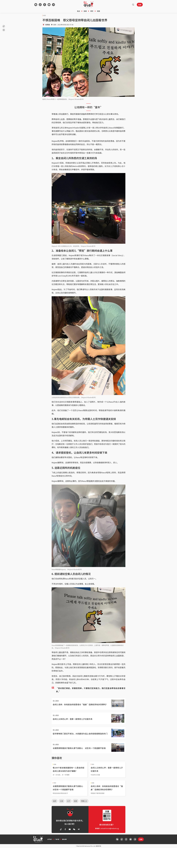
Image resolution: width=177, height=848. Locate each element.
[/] (88, 4)
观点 (78, 11)
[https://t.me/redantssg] (53, 4)
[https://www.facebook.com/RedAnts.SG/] (44, 4)
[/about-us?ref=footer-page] (35, 4)
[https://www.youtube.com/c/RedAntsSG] (49, 4)
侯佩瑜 (47, 25)
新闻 (85, 11)
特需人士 (84, 801)
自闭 (54, 801)
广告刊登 (57, 839)
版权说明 (64, 839)
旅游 (75, 801)
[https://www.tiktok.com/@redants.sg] (40, 4)
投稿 (139, 5)
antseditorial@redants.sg (109, 828)
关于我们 (49, 839)
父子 (68, 801)
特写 (91, 11)
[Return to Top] (172, 844)
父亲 (61, 801)
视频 (98, 11)
